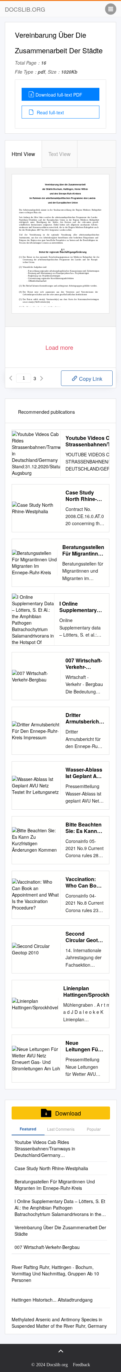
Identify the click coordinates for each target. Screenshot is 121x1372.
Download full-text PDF (58, 94)
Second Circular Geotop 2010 (85, 936)
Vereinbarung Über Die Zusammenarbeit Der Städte (60, 1230)
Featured (28, 1129)
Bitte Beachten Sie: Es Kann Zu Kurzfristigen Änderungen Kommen (84, 827)
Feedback (81, 1364)
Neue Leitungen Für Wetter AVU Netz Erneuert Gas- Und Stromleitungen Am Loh (84, 1046)
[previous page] (10, 378)
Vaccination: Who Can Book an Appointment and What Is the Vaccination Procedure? (84, 882)
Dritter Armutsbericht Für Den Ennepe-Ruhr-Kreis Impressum (83, 718)
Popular (94, 1129)
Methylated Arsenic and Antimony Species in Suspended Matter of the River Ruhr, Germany (59, 1322)
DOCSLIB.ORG (25, 9)
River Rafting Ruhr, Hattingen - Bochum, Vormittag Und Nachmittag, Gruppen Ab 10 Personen (55, 1273)
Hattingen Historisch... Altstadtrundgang (52, 1299)
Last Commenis (61, 1129)
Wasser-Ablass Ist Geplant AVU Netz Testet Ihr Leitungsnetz (85, 772)
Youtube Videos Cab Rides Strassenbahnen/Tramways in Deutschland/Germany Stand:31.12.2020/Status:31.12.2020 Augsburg (52, 1148)
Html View (23, 154)
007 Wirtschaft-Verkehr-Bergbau (84, 663)
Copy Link (90, 378)
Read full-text (49, 112)
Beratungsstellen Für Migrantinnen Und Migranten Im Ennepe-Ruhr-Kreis (83, 550)
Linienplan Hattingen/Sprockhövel (91, 991)
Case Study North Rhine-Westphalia (81, 495)
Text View (59, 154)
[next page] (41, 378)
